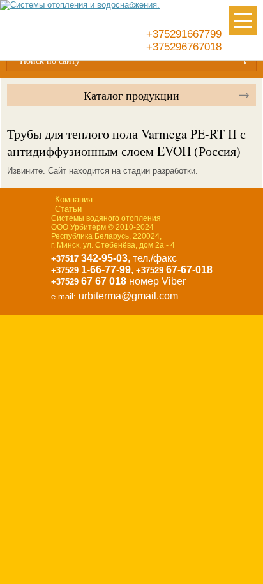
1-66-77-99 (91, 269)
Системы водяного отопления (106, 218)
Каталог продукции (131, 95)
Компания (74, 199)
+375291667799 (184, 34)
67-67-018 (174, 269)
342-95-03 (89, 258)
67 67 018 (88, 281)
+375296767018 (184, 47)
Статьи (68, 209)
